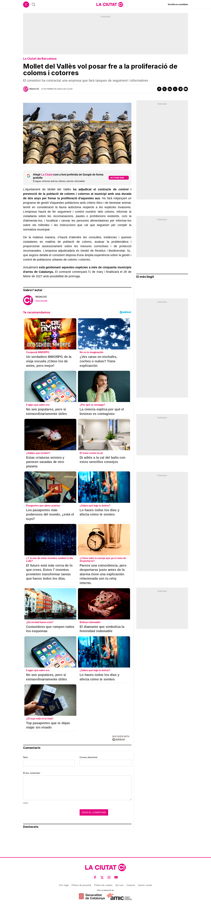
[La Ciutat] (109, 4)
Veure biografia (41, 301)
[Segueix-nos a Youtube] (116, 877)
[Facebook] (159, 89)
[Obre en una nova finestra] (92, 896)
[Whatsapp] (175, 89)
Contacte (130, 885)
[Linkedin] (170, 89)
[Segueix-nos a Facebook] (95, 877)
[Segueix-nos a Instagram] (109, 877)
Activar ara (117, 177)
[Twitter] (164, 89)
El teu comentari (31, 773)
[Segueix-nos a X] (102, 877)
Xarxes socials (145, 885)
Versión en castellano (178, 4)
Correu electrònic (89, 757)
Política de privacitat (81, 885)
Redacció (34, 89)
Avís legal (64, 885)
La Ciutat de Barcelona (40, 58)
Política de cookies (103, 885)
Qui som (119, 885)
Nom (25, 757)
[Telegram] (180, 89)
